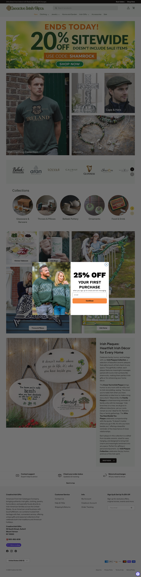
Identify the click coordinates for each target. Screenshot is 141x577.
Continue (89, 301)
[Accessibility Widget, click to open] (138, 574)
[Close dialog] (106, 264)
